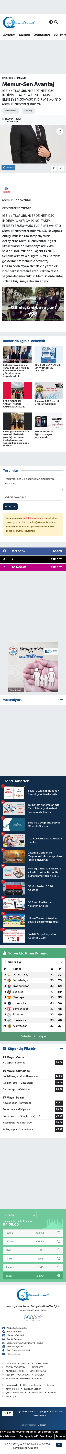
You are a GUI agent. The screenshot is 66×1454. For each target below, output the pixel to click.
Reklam (52, 1392)
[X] (33, 1318)
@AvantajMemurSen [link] (16, 208)
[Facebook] (27, 1318)
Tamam (60, 1436)
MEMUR (24, 34)
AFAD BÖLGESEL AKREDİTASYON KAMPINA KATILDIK (14, 404)
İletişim (50, 1385)
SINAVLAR (40, 1375)
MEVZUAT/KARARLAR (17, 1375)
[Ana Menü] (60, 22)
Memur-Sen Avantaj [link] (16, 200)
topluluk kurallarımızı (33, 518)
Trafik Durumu (14, 1339)
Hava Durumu (14, 1331)
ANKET (38, 1378)
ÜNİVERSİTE (37, 1367)
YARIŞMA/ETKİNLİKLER (18, 1378)
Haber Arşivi (13, 1354)
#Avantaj (28, 110)
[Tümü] (61, 700)
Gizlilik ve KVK (35, 1392)
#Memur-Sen (10, 110)
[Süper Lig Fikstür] (61, 1048)
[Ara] (56, 22)
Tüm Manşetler (15, 1346)
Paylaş (10, 167)
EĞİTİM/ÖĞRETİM (15, 1367)
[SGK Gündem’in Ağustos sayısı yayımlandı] (49, 421)
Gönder (10, 506)
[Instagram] (39, 1318)
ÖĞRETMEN (42, 34)
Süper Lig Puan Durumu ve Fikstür (25, 1343)
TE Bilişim (41, 1425)
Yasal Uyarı (11, 1396)
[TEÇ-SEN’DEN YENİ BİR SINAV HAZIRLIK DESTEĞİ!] (49, 354)
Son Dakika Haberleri (18, 1350)
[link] (6, 190)
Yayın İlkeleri (12, 1389)
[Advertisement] (33, 606)
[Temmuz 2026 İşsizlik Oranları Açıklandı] (49, 390)
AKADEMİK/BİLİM (15, 1371)
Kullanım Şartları (32, 1389)
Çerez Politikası (14, 1392)
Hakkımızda (12, 1385)
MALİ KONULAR (38, 1371)
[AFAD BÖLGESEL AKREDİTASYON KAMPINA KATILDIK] (17, 390)
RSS (9, 1413)
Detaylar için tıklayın (33, 1036)
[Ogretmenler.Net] (19, 22)
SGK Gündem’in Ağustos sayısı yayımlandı (44, 434)
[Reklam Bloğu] (33, 667)
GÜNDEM (9, 34)
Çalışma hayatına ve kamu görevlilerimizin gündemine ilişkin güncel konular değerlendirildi (16, 370)
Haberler (7, 78)
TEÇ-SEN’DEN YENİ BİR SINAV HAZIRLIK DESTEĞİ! (48, 368)
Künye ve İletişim (32, 1385)
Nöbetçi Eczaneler (17, 1328)
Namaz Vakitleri (15, 1335)
